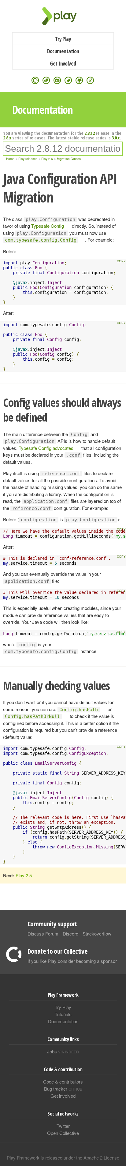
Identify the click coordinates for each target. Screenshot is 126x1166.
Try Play (63, 38)
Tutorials (63, 1014)
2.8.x (7, 137)
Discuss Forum (43, 933)
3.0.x (116, 137)
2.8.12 (89, 133)
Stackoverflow (97, 933)
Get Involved (63, 63)
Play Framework (63, 16)
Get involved (63, 1095)
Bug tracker (63, 1088)
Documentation (63, 51)
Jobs (63, 1051)
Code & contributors (63, 1081)
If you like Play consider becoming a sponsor (72, 961)
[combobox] (63, 149)
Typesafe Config (47, 225)
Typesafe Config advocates (46, 448)
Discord (70, 933)
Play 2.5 (24, 875)
